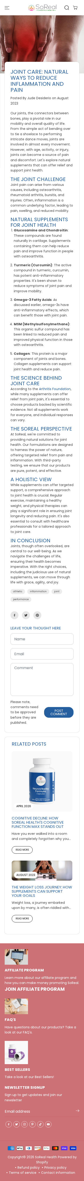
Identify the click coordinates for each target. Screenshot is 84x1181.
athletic (17, 591)
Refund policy (29, 1167)
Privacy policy (55, 1167)
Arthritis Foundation (55, 389)
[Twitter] (26, 615)
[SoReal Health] (42, 7)
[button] (7, 7)
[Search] (67, 7)
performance (21, 599)
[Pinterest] (37, 615)
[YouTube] (48, 1124)
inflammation (38, 591)
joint (57, 591)
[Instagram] (24, 1124)
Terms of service (22, 1172)
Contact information (58, 1172)
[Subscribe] (77, 1111)
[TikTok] (40, 1124)
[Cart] (75, 7)
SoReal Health (46, 1157)
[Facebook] (14, 615)
